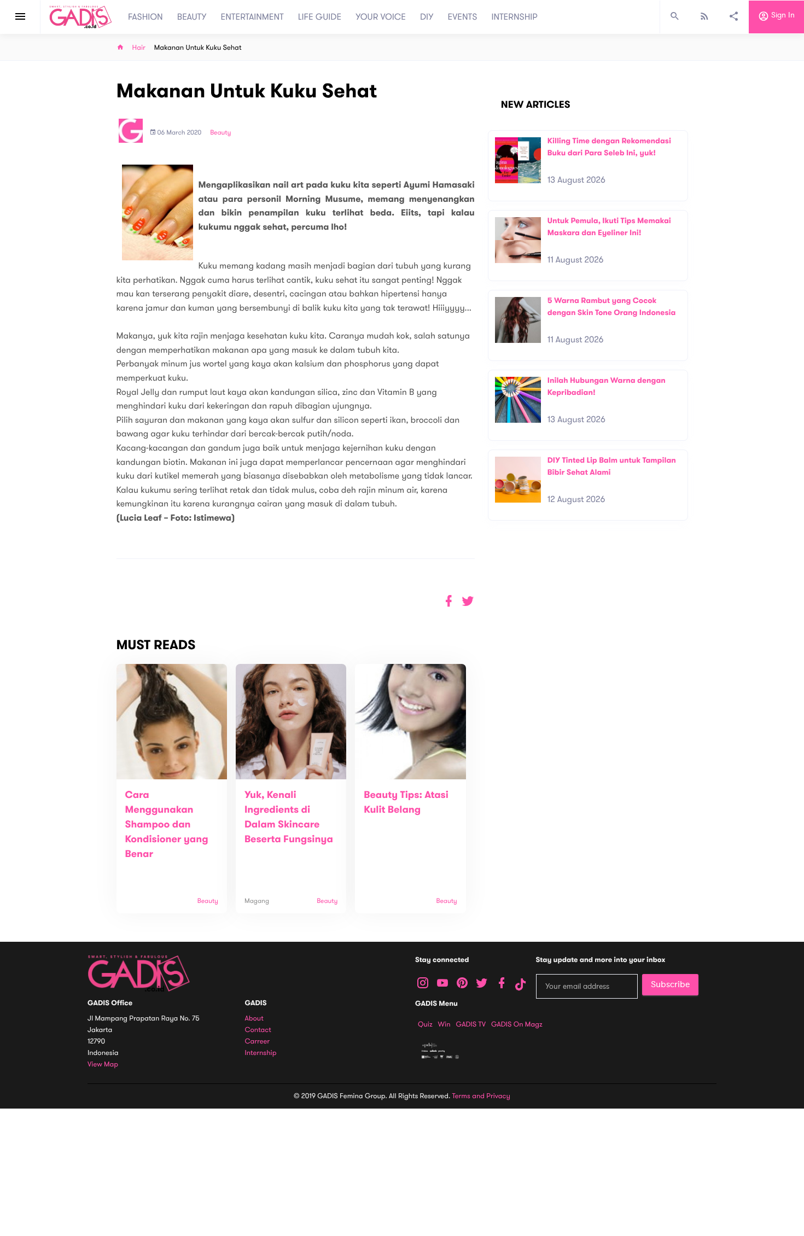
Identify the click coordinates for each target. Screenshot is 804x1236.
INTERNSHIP (514, 17)
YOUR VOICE (381, 17)
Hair (138, 47)
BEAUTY (192, 17)
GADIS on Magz (517, 1024)
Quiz (425, 1024)
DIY (427, 17)
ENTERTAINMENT (252, 17)
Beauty (220, 133)
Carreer (257, 1041)
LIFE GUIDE (319, 17)
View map (103, 1064)
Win (444, 1024)
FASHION (145, 17)
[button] (468, 601)
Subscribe (670, 984)
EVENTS (462, 17)
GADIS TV (471, 1024)
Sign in (782, 15)
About (254, 1018)
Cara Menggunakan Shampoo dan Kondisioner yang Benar (166, 825)
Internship (261, 1053)
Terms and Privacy (481, 1096)
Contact (258, 1030)
